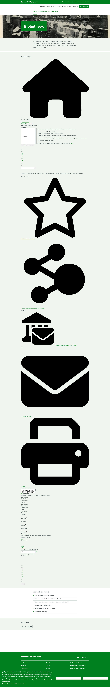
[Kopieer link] (35, 490)
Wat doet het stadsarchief (78, 1)
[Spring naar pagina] (35, 168)
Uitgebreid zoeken (29, 145)
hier (72, 143)
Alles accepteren (95, 678)
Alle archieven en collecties (44, 11)
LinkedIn (25, 626)
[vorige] (22, 147)
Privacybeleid (5, 683)
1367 (22, 539)
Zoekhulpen (53, 6)
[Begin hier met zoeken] (55, 117)
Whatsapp (31, 626)
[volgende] (22, 165)
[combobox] (75, 6)
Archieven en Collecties (45, 6)
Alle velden (23, 127)
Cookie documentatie (13, 683)
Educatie (69, 6)
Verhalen (64, 6)
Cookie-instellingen (22, 683)
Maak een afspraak (84, 6)
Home (34, 11)
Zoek (23, 145)
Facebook (22, 626)
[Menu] (21, 175)
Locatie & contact (67, 1)
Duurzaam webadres (26, 488)
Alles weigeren (68, 678)
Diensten (59, 6)
